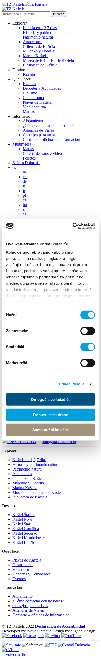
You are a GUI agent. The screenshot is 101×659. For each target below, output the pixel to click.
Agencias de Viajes (38, 130)
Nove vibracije (39, 631)
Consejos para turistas (40, 135)
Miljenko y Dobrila (38, 51)
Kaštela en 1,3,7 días (40, 28)
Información (22, 116)
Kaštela (29, 74)
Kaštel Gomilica (25, 528)
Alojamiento (33, 121)
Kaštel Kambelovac (28, 538)
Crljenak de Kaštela (39, 46)
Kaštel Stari (21, 524)
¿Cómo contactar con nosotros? (48, 125)
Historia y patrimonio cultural (47, 32)
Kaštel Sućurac (24, 533)
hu (25, 204)
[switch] (87, 331)
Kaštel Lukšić (23, 542)
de (25, 181)
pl (24, 195)
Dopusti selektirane (50, 414)
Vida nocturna (34, 107)
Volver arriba (15, 654)
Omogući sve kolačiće (50, 399)
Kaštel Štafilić (23, 514)
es (14, 167)
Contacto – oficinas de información (51, 139)
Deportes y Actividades (42, 88)
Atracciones (32, 42)
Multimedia (21, 144)
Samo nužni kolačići (50, 430)
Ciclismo (30, 93)
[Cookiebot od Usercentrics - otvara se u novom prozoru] (72, 225)
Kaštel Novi (22, 519)
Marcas (29, 111)
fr (24, 190)
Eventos (29, 83)
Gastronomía (33, 97)
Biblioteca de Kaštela (40, 65)
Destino (18, 69)
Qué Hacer (21, 79)
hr (24, 172)
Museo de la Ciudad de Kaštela (48, 60)
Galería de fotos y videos (43, 153)
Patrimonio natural (38, 37)
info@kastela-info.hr (59, 442)
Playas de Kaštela (37, 102)
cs (24, 200)
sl (24, 209)
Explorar (19, 23)
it (24, 186)
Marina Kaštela (35, 56)
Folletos (29, 158)
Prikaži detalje (72, 384)
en (25, 177)
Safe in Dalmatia (26, 163)
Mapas (28, 149)
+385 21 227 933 (21, 442)
